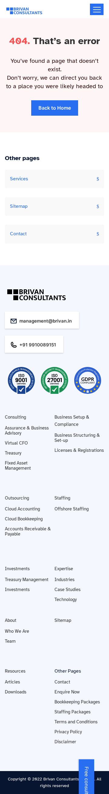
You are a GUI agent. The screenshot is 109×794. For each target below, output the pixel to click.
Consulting (15, 417)
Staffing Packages (72, 712)
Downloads (15, 692)
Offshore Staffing (71, 509)
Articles (12, 682)
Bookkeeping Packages (77, 702)
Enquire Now (67, 692)
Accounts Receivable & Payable (28, 531)
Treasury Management (26, 579)
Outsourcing (17, 498)
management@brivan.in (45, 321)
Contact (18, 234)
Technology (65, 599)
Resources (15, 671)
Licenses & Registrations (79, 450)
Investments (17, 568)
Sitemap (19, 206)
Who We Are (17, 631)
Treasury (13, 453)
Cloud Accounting (22, 509)
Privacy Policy (68, 732)
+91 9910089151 (37, 345)
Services (19, 179)
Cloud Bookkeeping (24, 519)
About (10, 620)
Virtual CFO (16, 443)
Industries (64, 579)
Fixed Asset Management (18, 465)
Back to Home (54, 108)
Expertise (63, 568)
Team (10, 641)
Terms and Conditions (75, 722)
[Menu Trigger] (97, 9)
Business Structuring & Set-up (77, 437)
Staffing (62, 498)
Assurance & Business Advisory (27, 430)
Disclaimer (65, 741)
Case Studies (67, 589)
